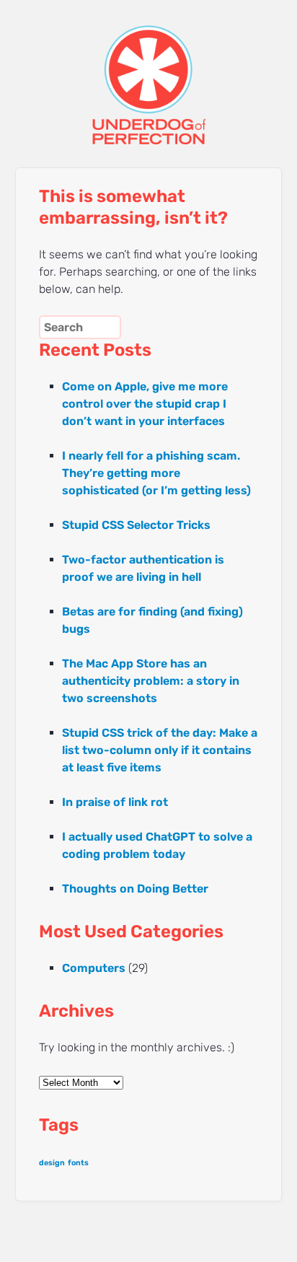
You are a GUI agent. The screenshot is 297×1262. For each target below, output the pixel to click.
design (52, 1162)
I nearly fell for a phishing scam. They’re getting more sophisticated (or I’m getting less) (156, 473)
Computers (93, 968)
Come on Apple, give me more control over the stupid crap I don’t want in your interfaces (145, 404)
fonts (78, 1162)
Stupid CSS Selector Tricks (136, 525)
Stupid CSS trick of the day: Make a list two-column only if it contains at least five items (159, 750)
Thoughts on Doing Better (135, 888)
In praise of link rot (115, 802)
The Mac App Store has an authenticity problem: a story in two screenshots (150, 681)
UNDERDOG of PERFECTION (149, 72)
